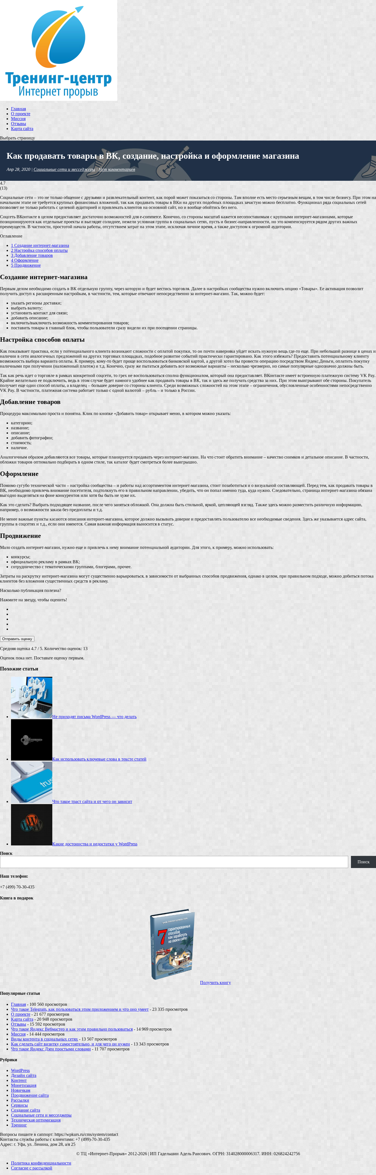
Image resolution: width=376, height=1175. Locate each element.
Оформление (25, 260)
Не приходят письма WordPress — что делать (94, 716)
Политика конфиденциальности (41, 1163)
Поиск (6, 853)
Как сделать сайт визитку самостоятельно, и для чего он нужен (70, 1044)
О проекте (20, 113)
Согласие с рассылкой (31, 1168)
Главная (18, 108)
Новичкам (20, 1090)
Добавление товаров (32, 255)
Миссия (18, 118)
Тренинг (19, 1125)
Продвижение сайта (30, 1095)
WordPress (20, 1070)
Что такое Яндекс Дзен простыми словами (51, 1049)
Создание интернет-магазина (40, 245)
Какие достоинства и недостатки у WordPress (94, 844)
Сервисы (19, 1105)
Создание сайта (25, 1110)
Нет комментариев (117, 169)
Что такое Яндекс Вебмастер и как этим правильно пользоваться (72, 1029)
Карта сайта (22, 128)
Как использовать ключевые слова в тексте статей (99, 759)
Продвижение (26, 265)
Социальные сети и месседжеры (64, 169)
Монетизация (23, 1085)
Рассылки (20, 1100)
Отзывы (18, 123)
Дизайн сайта (23, 1075)
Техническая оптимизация (36, 1120)
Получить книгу (215, 982)
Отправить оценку (17, 639)
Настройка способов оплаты (39, 250)
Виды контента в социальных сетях (44, 1039)
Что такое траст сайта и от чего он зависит (92, 801)
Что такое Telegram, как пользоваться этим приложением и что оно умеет (80, 1009)
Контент (19, 1080)
